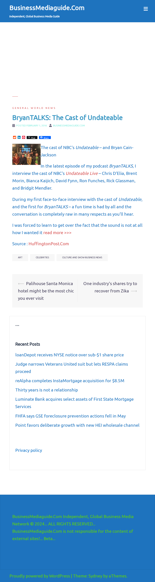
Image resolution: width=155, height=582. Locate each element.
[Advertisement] (77, 70)
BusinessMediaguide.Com (46, 7)
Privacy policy (28, 450)
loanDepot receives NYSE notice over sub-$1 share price (69, 354)
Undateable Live (82, 173)
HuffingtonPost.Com (49, 243)
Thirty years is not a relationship (46, 389)
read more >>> (57, 232)
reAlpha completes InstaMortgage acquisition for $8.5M (69, 380)
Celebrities (42, 257)
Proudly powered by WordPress (39, 576)
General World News (34, 108)
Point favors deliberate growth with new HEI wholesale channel (77, 425)
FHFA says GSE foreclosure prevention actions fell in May (70, 416)
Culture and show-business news (82, 257)
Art (20, 257)
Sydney (95, 576)
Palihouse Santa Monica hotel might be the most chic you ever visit (46, 291)
